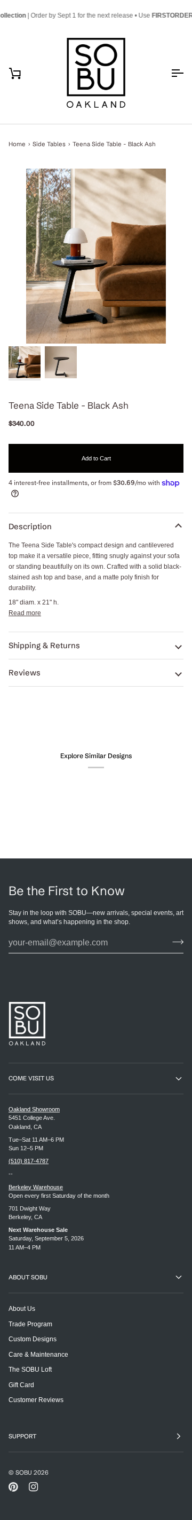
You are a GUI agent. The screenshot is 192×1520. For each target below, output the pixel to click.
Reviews (25, 673)
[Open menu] (167, 73)
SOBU (23, 1472)
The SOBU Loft (30, 1369)
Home (17, 144)
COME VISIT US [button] (31, 1078)
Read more (25, 612)
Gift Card (21, 1384)
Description (30, 526)
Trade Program (30, 1323)
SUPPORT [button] (22, 1436)
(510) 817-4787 (29, 1161)
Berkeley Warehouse (36, 1187)
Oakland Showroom (34, 1109)
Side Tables (49, 144)
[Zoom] (96, 256)
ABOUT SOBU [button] (28, 1277)
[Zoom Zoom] (96, 256)
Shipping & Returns (44, 645)
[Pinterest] (13, 1487)
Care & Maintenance (38, 1354)
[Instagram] (33, 1487)
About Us (22, 1308)
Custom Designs (33, 1338)
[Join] (174, 941)
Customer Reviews (36, 1399)
